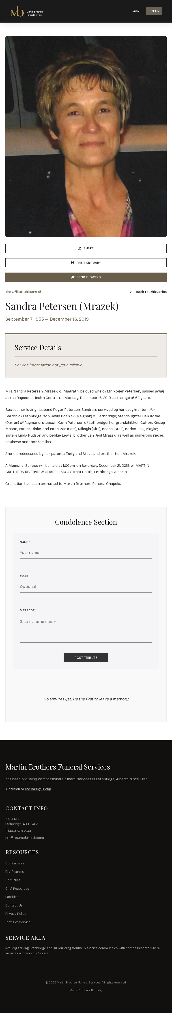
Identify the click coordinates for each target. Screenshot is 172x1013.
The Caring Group (38, 789)
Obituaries (13, 880)
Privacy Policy (15, 914)
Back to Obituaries (151, 292)
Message (28, 610)
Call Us (154, 11)
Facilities (11, 897)
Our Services (14, 863)
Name (25, 542)
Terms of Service (17, 922)
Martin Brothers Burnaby (86, 990)
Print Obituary (89, 262)
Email (24, 576)
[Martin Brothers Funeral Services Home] (32, 11)
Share (89, 248)
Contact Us (14, 905)
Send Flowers (89, 277)
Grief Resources (17, 889)
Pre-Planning (14, 872)
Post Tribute (86, 657)
